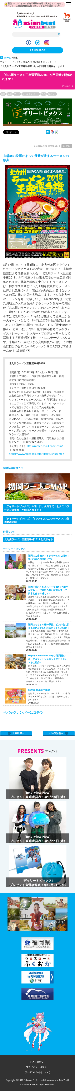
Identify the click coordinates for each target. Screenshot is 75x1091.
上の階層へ (16, 733)
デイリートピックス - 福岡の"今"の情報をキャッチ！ (27, 61)
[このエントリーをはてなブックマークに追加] (48, 133)
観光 (43, 93)
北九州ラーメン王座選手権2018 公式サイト (28, 539)
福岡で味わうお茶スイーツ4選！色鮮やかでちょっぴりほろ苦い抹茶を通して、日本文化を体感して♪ (48, 590)
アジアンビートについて (37, 1072)
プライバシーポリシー (37, 1067)
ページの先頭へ (59, 733)
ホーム (7, 57)
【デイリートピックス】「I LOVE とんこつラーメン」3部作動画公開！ (36, 520)
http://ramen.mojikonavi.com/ (44, 446)
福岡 (10, 93)
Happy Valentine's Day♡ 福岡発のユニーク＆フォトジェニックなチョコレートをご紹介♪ (48, 659)
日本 (3, 93)
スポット (52, 93)
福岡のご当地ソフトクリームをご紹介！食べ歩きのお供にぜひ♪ (48, 557)
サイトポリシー (38, 1062)
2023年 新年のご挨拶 (39, 690)
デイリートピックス (14, 549)
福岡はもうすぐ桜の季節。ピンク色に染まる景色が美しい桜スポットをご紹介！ (48, 626)
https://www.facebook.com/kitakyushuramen (36, 454)
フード (17, 93)
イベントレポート (30, 93)
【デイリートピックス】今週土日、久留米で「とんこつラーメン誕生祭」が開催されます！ (36, 507)
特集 (15, 57)
